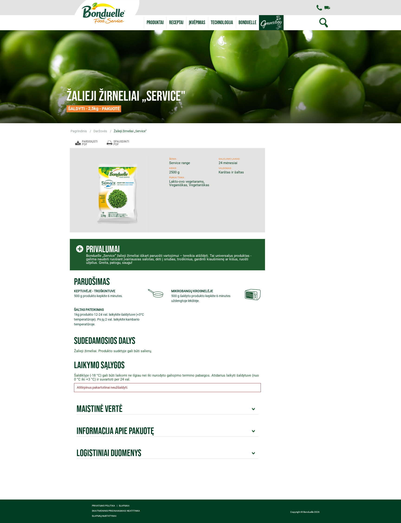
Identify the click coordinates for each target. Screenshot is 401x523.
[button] (247, 22)
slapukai (124, 506)
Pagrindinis (79, 131)
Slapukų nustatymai (104, 516)
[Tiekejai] (327, 7)
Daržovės (101, 131)
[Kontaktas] (319, 7)
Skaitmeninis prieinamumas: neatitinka (116, 511)
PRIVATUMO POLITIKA (103, 506)
